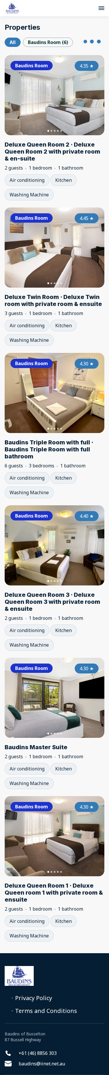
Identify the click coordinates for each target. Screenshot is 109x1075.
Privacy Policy (33, 998)
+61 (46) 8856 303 (38, 1053)
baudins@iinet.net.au (42, 1063)
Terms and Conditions (46, 1011)
